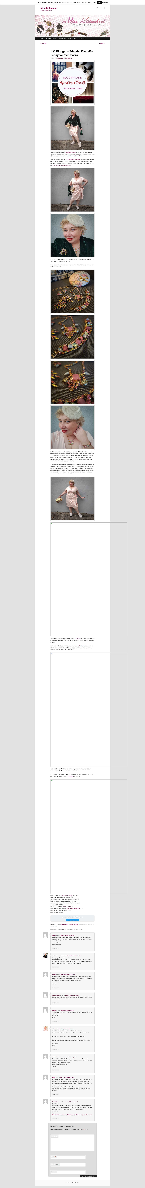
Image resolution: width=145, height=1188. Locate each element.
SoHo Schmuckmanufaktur (73, 908)
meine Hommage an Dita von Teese (61, 165)
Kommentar (55, 1136)
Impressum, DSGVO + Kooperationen (76, 38)
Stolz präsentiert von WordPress (73, 1182)
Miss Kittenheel (48, 8)
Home (42, 38)
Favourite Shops (62, 38)
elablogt (54, 935)
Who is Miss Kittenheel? (51, 38)
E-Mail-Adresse (55, 1164)
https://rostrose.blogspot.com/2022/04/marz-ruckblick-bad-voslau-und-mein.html (72, 1114)
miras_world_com (56, 995)
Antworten (55, 948)
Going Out (72, 924)
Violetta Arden (55, 1057)
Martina (54, 1010)
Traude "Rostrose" (56, 1101)
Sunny (53, 1077)
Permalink (54, 926)
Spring (76, 924)
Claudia (54, 974)
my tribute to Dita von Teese (75, 156)
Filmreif (70, 776)
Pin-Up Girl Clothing (67, 895)
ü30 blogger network (71, 152)
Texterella (78, 638)
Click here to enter (72, 920)
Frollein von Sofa (67, 906)
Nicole (53, 1029)
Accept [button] (99, 2)
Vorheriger (43, 43)
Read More (105, 2)
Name (54, 1157)
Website (53, 1171)
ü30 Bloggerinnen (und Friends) (73, 159)
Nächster (102, 43)
